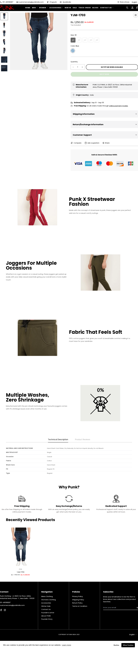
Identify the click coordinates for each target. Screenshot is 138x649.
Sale (75, 8)
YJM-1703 (20, 572)
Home (27, 8)
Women (42, 8)
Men (34, 8)
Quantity (74, 62)
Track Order (84, 8)
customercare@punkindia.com (12, 605)
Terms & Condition (79, 606)
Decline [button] (116, 645)
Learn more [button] (66, 645)
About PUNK (46, 616)
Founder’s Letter (47, 612)
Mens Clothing (47, 596)
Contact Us (106, 8)
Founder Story (46, 619)
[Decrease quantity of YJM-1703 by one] (73, 67)
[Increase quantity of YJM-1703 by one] (82, 67)
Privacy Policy (77, 596)
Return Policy (77, 603)
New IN (68, 8)
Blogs (95, 8)
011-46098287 (5, 602)
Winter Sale (45, 606)
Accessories (55, 8)
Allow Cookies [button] (128, 645)
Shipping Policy (78, 600)
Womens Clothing (48, 600)
